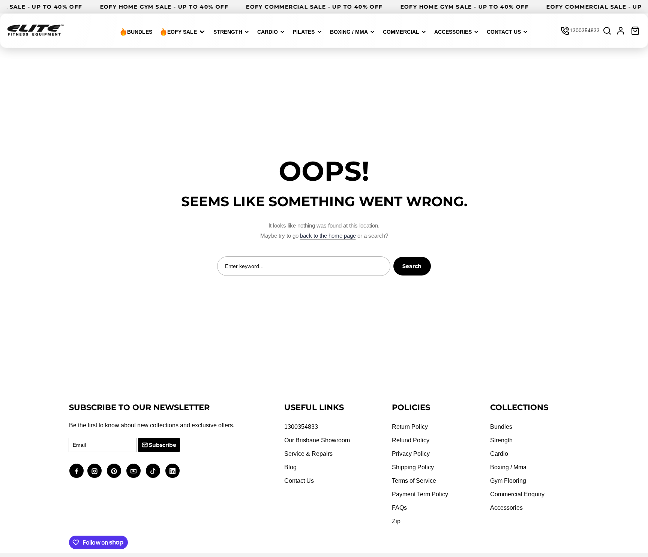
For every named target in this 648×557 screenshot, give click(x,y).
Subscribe (162, 445)
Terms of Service (414, 481)
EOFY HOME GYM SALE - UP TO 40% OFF (168, 6)
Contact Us (299, 481)
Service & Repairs (308, 454)
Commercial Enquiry (517, 494)
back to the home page (328, 235)
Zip (396, 521)
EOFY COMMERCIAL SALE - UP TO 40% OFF (318, 6)
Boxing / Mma (508, 467)
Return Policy (410, 427)
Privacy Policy (411, 454)
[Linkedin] (172, 470)
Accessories (506, 508)
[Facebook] (76, 470)
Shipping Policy (413, 467)
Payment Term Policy (420, 494)
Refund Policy (410, 440)
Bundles (501, 427)
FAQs (399, 508)
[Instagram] (94, 470)
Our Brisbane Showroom (317, 440)
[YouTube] (133, 470)
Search (412, 266)
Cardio (499, 454)
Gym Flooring (508, 481)
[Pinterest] (114, 470)
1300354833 (585, 30)
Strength (501, 440)
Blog (290, 467)
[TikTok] (153, 470)
